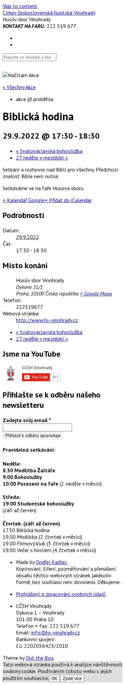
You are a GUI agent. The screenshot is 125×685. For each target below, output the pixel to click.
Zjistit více (72, 678)
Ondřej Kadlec (51, 562)
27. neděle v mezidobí (42, 157)
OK (54, 678)
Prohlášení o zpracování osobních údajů (61, 594)
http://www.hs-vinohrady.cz (47, 320)
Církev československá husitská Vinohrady (49, 12)
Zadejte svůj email (27, 420)
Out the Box (40, 657)
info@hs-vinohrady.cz (55, 632)
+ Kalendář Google (24, 200)
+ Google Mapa (96, 293)
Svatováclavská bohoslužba (49, 151)
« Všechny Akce (19, 87)
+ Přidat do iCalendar (68, 200)
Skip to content (20, 6)
